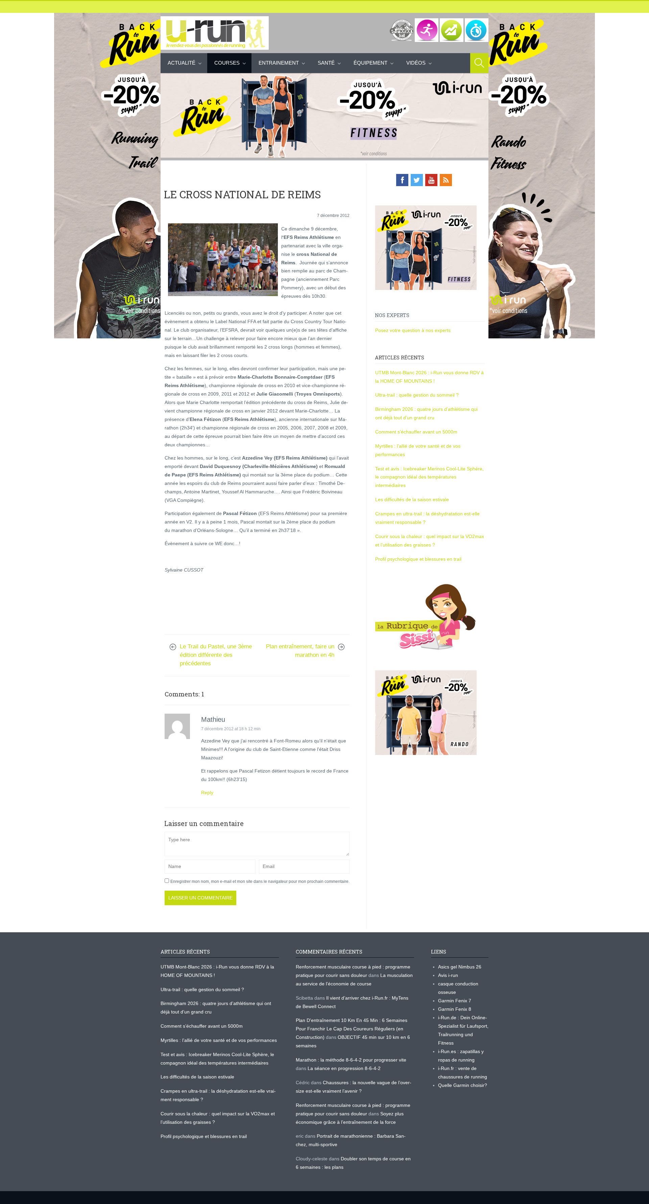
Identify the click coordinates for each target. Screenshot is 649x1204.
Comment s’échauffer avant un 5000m (417, 431)
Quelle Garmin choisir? (462, 1085)
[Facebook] (402, 180)
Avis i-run (448, 975)
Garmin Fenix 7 (454, 1000)
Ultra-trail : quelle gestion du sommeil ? (417, 395)
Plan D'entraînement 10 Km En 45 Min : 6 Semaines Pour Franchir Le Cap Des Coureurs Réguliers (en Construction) (351, 1029)
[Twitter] (417, 180)
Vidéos (416, 63)
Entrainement (279, 63)
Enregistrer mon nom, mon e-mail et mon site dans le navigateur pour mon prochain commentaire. (260, 881)
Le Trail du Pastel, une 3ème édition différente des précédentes (216, 655)
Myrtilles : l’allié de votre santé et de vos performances (219, 1040)
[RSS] (446, 180)
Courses (227, 63)
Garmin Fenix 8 (454, 1009)
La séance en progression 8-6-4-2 (344, 1068)
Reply (207, 792)
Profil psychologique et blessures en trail (418, 559)
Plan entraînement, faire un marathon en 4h (300, 650)
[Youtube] (431, 180)
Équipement (370, 63)
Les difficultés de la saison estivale (412, 499)
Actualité (181, 63)
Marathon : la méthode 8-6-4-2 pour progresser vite (351, 1060)
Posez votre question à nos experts (413, 330)
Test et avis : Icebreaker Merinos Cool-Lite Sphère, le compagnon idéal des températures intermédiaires (429, 477)
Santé (326, 63)
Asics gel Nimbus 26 (459, 966)
